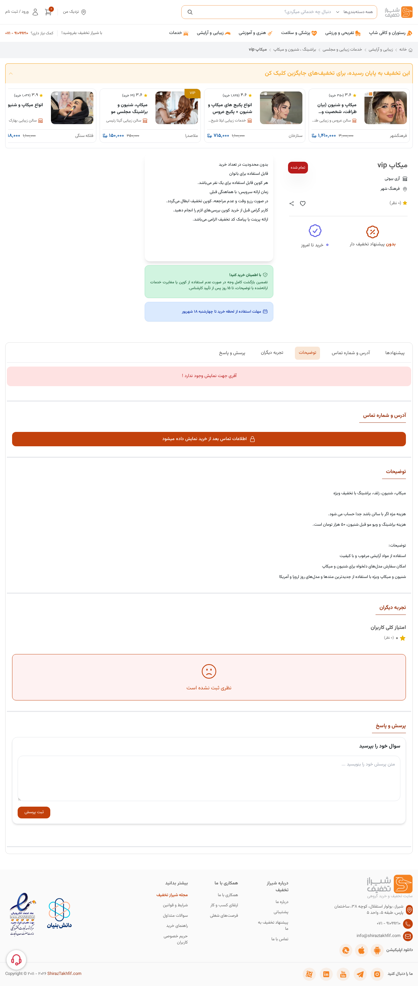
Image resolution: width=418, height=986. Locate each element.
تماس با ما (279, 939)
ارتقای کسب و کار (224, 905)
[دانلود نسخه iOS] (361, 950)
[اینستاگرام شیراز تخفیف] (377, 974)
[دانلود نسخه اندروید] (377, 950)
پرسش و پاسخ (232, 352)
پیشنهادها (395, 352)
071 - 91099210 (16, 33)
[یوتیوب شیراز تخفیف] (343, 974)
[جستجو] (190, 12)
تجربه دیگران (272, 352)
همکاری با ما (228, 895)
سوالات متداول (175, 916)
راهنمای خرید (177, 926)
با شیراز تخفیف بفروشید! (81, 33)
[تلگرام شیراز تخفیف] (360, 974)
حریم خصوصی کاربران (176, 939)
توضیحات (307, 352)
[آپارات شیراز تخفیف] (309, 974)
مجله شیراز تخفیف (172, 895)
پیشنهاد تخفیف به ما (273, 926)
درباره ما (282, 902)
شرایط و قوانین (175, 905)
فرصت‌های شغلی (224, 916)
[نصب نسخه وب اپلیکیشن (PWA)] (345, 950)
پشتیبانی (281, 912)
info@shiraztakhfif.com (378, 936)
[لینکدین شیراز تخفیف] (326, 974)
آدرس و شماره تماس (351, 352)
